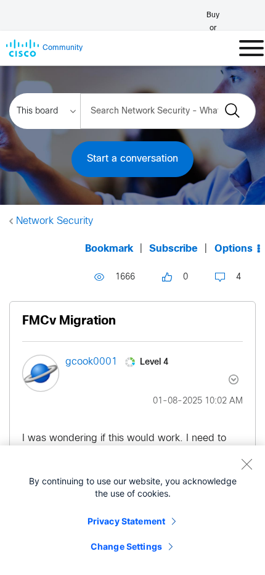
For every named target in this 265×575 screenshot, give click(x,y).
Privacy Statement (126, 521)
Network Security (54, 221)
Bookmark (109, 249)
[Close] (246, 464)
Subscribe (173, 249)
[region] (132, 510)
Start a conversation (132, 158)
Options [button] (233, 249)
